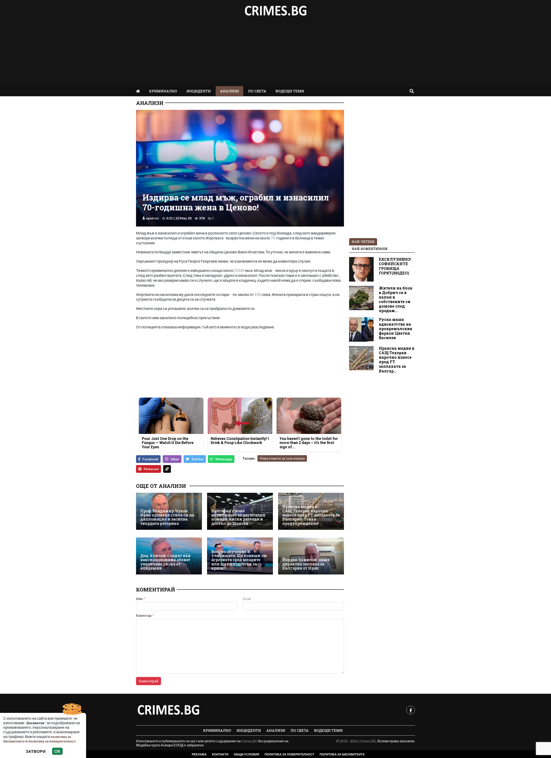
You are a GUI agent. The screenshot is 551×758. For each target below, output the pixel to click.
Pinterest (151, 469)
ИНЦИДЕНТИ (198, 91)
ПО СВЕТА (257, 91)
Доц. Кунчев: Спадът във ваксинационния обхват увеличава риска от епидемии (165, 562)
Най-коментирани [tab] (369, 249)
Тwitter (197, 459)
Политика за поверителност (289, 754)
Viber (174, 459)
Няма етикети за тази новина (282, 458)
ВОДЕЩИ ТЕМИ (290, 91)
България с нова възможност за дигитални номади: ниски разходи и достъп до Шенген (238, 517)
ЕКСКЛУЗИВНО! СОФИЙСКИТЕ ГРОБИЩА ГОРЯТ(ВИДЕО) (395, 266)
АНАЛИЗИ (229, 91)
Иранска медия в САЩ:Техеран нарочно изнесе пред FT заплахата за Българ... (396, 360)
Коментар (145, 615)
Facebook (150, 459)
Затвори (36, 751)
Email (247, 598)
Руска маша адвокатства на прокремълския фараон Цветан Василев (395, 328)
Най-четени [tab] (363, 242)
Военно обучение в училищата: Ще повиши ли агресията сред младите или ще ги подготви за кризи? (239, 560)
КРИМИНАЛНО (163, 91)
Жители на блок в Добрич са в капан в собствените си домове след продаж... (395, 299)
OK (57, 751)
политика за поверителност (52, 741)
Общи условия (246, 754)
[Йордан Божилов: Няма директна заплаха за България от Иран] (311, 555)
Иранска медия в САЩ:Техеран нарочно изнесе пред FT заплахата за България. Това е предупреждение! (311, 515)
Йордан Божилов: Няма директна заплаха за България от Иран (306, 564)
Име (140, 598)
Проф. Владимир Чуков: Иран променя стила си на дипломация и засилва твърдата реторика (167, 517)
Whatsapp (223, 459)
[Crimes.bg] (168, 710)
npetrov (152, 218)
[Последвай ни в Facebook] (410, 11)
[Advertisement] (275, 54)
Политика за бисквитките (342, 754)
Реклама (199, 754)
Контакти (220, 754)
